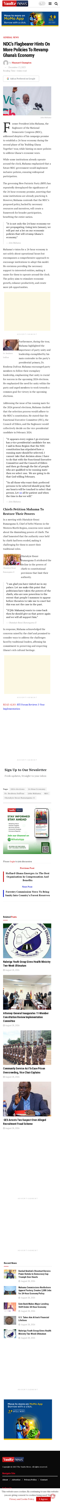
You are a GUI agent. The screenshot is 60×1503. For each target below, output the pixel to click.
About (5, 1479)
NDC (46, 793)
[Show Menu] (50, 3)
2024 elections (18, 789)
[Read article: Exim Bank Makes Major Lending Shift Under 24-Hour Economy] (10, 1306)
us (20, 492)
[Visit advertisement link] (30, 19)
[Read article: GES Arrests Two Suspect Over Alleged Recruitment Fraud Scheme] (27, 1099)
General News (11, 37)
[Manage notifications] (52, 1496)
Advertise (16, 1479)
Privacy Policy (30, 1479)
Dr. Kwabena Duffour (14, 793)
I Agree (43, 1499)
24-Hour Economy (36, 789)
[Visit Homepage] (15, 3)
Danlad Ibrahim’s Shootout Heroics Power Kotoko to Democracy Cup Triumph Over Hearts (34, 1274)
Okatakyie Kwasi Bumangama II (20, 798)
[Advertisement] (27, 311)
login (12, 861)
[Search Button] (56, 3)
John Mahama (34, 793)
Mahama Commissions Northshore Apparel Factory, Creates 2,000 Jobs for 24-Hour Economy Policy (34, 1290)
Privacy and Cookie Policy (21, 1499)
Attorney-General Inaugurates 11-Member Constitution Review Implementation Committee (25, 1017)
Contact (44, 1479)
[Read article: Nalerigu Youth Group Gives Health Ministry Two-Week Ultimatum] (27, 940)
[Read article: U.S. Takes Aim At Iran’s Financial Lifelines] (10, 1320)
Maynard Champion (21, 62)
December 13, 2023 (17, 67)
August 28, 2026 (12, 970)
